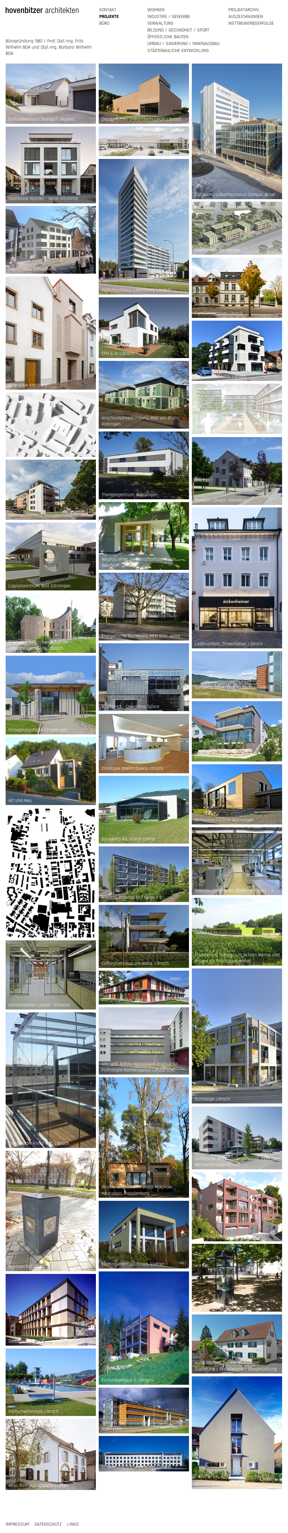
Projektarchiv (243, 10)
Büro (104, 23)
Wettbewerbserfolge (251, 23)
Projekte (109, 17)
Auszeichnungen (245, 17)
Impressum (17, 1524)
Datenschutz (48, 1524)
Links (73, 1524)
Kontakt (107, 10)
